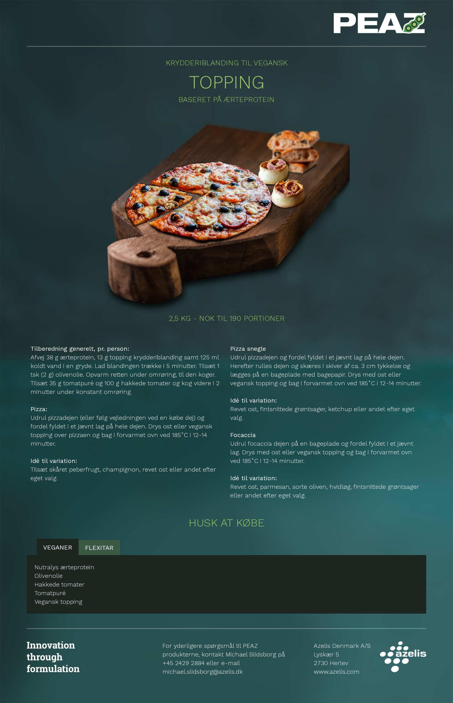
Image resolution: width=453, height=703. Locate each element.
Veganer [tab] (57, 547)
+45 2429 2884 (183, 663)
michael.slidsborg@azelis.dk (202, 671)
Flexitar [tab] (99, 547)
